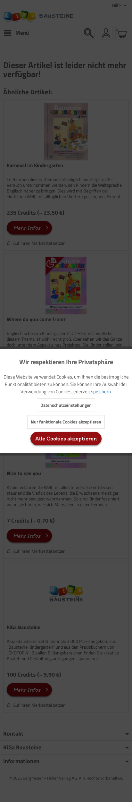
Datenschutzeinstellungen (66, 405)
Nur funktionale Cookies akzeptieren (66, 421)
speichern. (101, 391)
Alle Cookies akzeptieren (66, 438)
